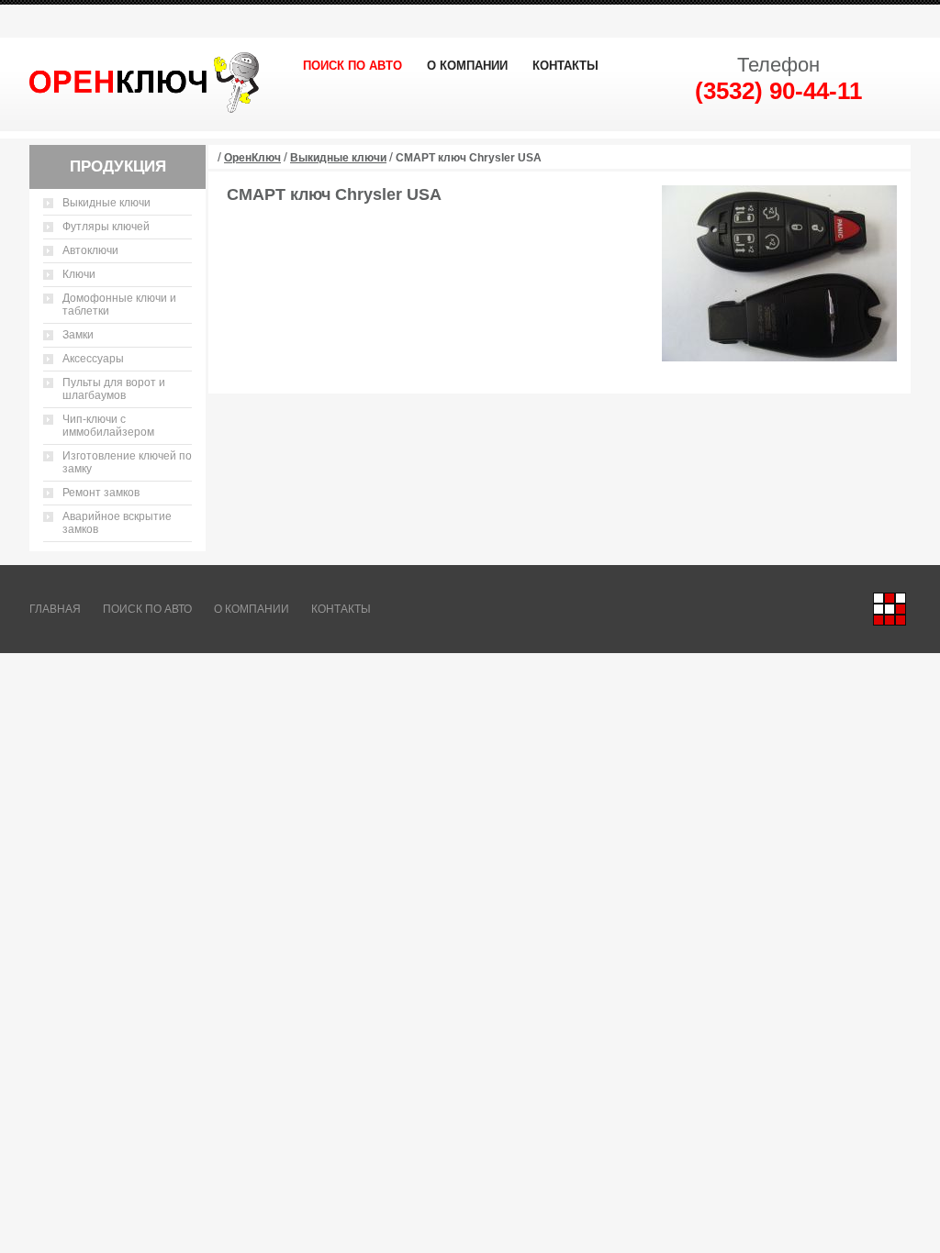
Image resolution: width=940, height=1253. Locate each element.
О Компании (467, 65)
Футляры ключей (106, 226)
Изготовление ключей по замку (127, 462)
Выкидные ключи (106, 202)
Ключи (78, 274)
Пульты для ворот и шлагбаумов (113, 389)
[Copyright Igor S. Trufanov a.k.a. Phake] (889, 609)
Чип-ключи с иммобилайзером (108, 425)
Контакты (565, 65)
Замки (78, 334)
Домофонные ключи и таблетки (119, 304)
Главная (55, 609)
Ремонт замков (101, 492)
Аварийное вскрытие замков (117, 523)
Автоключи (90, 250)
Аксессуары (93, 358)
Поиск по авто (352, 65)
